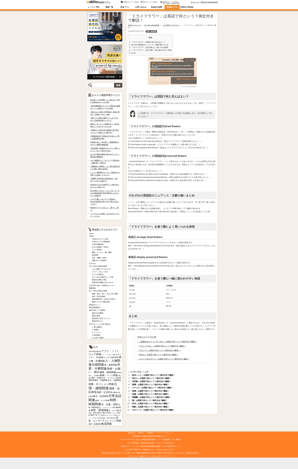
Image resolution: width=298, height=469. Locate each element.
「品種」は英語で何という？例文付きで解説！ (149, 394)
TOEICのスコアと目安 (100, 239)
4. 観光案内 (96, 335)
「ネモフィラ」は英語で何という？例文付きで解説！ (152, 410)
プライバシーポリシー (164, 433)
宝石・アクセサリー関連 (110, 378)
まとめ (132, 53)
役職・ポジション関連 (100, 384)
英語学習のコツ (97, 321)
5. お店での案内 (98, 338)
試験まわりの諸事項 (99, 260)
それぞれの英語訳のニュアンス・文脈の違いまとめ (148, 45)
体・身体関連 (110, 365)
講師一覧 (109, 7)
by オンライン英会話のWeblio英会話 (204, 2)
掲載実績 (92, 288)
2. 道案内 (95, 330)
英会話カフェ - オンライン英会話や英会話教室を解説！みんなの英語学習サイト (150, 446)
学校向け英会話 (186, 7)
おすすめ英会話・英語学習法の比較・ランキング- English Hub (150, 443)
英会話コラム (104, 2)
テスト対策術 (97, 250)
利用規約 (150, 433)
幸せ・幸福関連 (114, 380)
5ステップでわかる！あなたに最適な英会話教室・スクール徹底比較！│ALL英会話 (150, 439)
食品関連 (106, 423)
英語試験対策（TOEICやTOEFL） (104, 299)
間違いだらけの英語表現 (101, 302)
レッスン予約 (93, 7)
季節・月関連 (96, 378)
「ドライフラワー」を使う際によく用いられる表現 (148, 47)
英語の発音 (96, 316)
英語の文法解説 (97, 313)
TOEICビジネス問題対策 (101, 242)
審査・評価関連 (100, 380)
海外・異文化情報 (98, 296)
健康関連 (118, 372)
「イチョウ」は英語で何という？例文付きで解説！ (151, 388)
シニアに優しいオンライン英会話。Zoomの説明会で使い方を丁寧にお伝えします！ (104, 201)
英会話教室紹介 (94, 307)
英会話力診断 (156, 7)
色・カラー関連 (114, 410)
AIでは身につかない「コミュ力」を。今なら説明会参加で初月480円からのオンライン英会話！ (104, 193)
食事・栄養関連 (94, 424)
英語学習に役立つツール (101, 318)
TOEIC (91, 236)
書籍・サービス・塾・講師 (102, 252)
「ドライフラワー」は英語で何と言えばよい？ (147, 42)
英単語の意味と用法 (99, 280)
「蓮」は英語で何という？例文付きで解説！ (149, 400)
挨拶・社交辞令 (104, 392)
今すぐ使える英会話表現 (151, 25)
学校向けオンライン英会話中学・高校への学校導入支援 (171, 2)
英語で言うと (95, 415)
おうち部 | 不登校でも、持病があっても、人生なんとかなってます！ (150, 449)
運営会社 (131, 433)
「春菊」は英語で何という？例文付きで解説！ (149, 384)
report (91, 233)
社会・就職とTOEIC (99, 258)
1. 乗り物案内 (97, 327)
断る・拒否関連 (100, 396)
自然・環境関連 (99, 410)
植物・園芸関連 (151, 31)
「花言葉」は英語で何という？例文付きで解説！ (150, 381)
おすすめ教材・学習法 (100, 247)
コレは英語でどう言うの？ (171, 25)
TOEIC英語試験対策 (94, 351)
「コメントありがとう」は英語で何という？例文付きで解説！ (163, 359)
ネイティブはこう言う (100, 272)
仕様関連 (98, 364)
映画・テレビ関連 (102, 400)
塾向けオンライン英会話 (150, 2)
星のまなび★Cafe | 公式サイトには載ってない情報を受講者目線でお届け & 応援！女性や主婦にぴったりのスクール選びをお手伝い (150, 453)
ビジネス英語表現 (111, 357)
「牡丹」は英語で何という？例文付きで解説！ (149, 403)
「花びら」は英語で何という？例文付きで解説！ (150, 378)
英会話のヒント (94, 305)
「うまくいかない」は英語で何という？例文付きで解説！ (161, 346)
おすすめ (92, 263)
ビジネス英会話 (97, 274)
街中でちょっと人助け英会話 (99, 324)
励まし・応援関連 (94, 375)
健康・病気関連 (108, 372)
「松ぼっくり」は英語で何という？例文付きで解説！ (152, 375)
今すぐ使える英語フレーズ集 (102, 277)
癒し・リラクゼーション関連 (107, 407)
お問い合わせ (140, 7)
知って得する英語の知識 (98, 291)
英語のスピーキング (107, 415)
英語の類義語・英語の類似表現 (107, 418)
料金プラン (125, 7)
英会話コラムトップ (134, 25)
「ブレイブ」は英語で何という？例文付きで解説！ (158, 350)
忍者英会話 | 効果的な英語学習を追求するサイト (150, 436)
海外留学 (95, 255)
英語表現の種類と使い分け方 (102, 282)
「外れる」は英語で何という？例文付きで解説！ (157, 355)
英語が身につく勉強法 (97, 310)
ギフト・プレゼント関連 (108, 354)
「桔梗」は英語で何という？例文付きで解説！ (149, 391)
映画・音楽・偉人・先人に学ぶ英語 (105, 294)
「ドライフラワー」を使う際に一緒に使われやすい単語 (150, 50)
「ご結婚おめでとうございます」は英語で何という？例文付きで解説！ (167, 342)
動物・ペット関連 (109, 375)
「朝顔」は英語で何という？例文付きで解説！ (149, 407)
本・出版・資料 (109, 404)
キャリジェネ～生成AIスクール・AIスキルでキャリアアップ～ (150, 456)
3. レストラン (97, 332)
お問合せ (141, 433)
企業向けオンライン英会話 (131, 2)
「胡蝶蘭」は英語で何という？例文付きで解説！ (150, 397)
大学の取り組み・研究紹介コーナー (102, 285)
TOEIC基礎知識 (97, 244)
